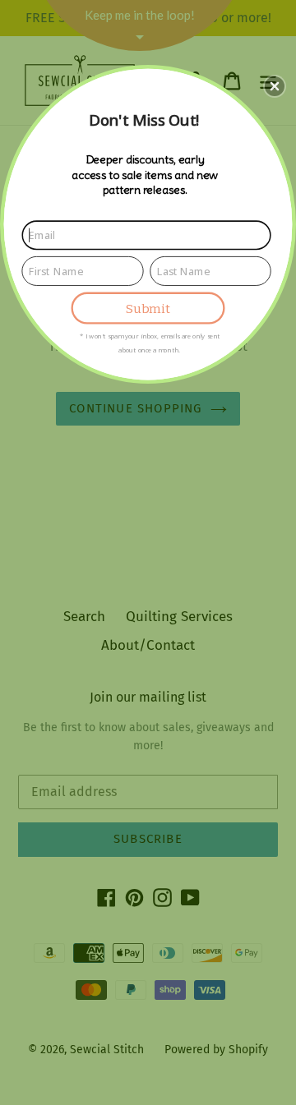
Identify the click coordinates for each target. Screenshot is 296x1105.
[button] (274, 86)
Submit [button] (148, 308)
